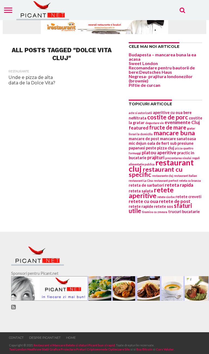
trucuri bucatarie (184, 211)
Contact (16, 338)
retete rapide (141, 206)
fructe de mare (167, 127)
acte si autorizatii (140, 113)
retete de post (174, 201)
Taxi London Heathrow (25, 349)
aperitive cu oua (168, 112)
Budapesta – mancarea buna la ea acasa (162, 56)
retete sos (163, 206)
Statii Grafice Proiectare (59, 349)
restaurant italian (185, 175)
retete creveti (188, 196)
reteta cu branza (190, 180)
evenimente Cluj (182, 122)
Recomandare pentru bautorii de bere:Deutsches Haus (162, 70)
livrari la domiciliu (141, 134)
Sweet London (143, 63)
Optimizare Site (119, 349)
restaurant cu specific (156, 171)
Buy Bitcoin (144, 349)
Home (71, 338)
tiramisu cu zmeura (154, 212)
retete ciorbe (166, 197)
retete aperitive (151, 192)
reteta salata (141, 191)
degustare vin (154, 123)
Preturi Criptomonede (91, 349)
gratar (191, 128)
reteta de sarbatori (146, 185)
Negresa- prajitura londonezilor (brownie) (161, 78)
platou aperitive (159, 152)
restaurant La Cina (141, 180)
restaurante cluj (162, 175)
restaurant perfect (166, 180)
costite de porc (167, 117)
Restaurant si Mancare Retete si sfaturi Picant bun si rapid (74, 345)
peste (151, 148)
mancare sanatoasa (178, 138)
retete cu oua (143, 201)
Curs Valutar (165, 349)
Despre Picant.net (45, 338)
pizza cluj (165, 148)
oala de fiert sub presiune (170, 143)
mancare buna (174, 133)
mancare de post (144, 138)
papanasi (137, 148)
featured (138, 128)
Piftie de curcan (144, 85)
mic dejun (137, 143)
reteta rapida (179, 185)
